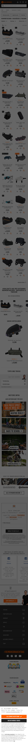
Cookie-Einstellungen (13, 712)
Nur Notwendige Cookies (14, 721)
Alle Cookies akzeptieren (13, 716)
